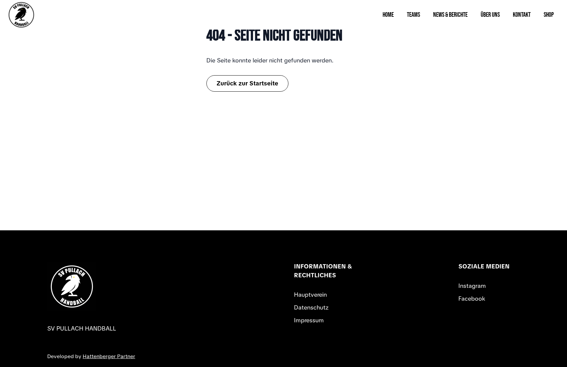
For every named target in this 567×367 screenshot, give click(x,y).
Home (388, 15)
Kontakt (522, 15)
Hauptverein (310, 294)
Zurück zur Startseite (247, 83)
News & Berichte (450, 15)
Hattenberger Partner (109, 356)
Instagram (472, 285)
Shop (549, 15)
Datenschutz (311, 307)
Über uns (490, 15)
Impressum (309, 320)
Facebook (471, 298)
